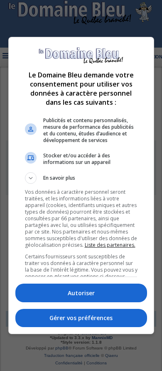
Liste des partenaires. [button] (110, 244)
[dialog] (81, 186)
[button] (81, 178)
